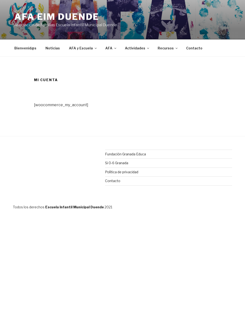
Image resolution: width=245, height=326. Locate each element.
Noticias (52, 48)
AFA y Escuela (81, 48)
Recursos (166, 48)
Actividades (135, 48)
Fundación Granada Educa (125, 154)
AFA (108, 48)
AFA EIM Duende (56, 16)
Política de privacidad (121, 172)
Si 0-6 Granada (116, 163)
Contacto (194, 48)
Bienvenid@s (25, 48)
